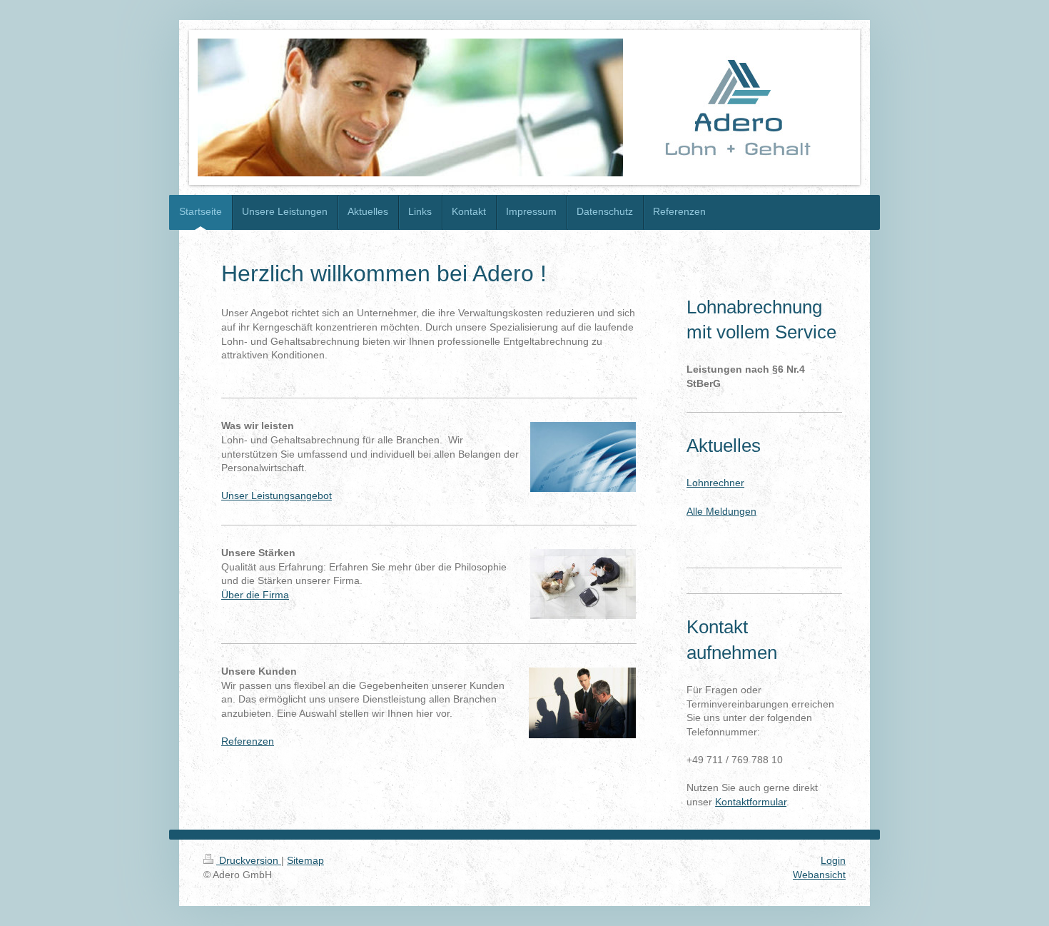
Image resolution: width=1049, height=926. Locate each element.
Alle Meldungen (721, 511)
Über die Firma (255, 594)
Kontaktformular (750, 801)
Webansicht (819, 874)
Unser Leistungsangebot (276, 495)
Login (833, 860)
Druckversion (248, 860)
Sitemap (305, 860)
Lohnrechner (715, 482)
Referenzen (247, 741)
